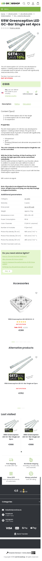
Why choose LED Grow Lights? (12, 259)
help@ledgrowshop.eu (13, 510)
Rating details (15, 28)
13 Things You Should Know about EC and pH (17, 267)
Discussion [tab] (27, 104)
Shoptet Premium (15, 553)
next (40, 301)
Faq (6, 271)
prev (2, 301)
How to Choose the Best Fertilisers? (14, 256)
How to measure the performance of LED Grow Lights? (18, 263)
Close (37, 97)
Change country (10, 96)
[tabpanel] (11, 434)
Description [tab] (6, 104)
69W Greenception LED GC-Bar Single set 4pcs (11, 437)
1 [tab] (21, 452)
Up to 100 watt (29, 207)
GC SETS (27, 199)
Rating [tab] (17, 104)
